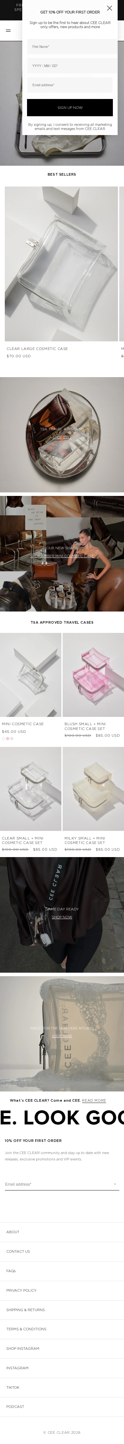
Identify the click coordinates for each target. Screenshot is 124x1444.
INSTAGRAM (17, 1368)
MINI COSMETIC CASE (23, 724)
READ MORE (94, 1100)
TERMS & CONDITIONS (26, 1329)
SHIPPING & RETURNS (25, 1310)
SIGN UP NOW (70, 108)
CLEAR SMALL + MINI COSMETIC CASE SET (23, 841)
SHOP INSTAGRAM (22, 1348)
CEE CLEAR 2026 (64, 1432)
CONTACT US (18, 1251)
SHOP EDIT (62, 437)
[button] (8, 31)
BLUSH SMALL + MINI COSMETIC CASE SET (85, 726)
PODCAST (15, 1407)
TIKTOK (12, 1387)
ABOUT (12, 1232)
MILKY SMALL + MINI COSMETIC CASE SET (85, 841)
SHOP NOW (62, 917)
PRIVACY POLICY (21, 1290)
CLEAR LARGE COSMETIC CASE (37, 349)
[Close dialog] (109, 8)
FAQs (11, 1271)
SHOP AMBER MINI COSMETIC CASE (62, 556)
